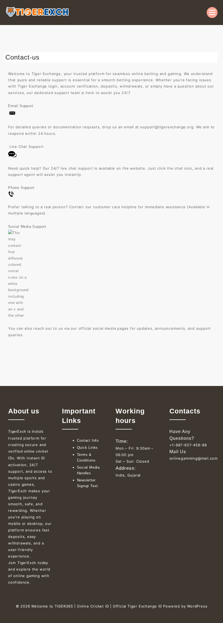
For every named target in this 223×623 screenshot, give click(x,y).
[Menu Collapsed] (212, 12)
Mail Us (177, 451)
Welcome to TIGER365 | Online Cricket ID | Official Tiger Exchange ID (96, 606)
